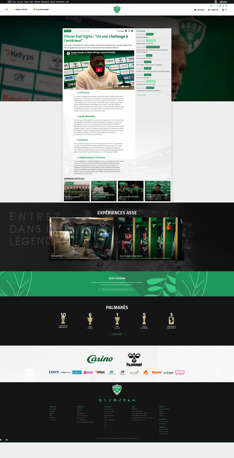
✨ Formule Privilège (20, 9)
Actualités (52, 411)
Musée (31, 2)
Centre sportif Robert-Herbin (140, 413)
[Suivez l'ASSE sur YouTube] (220, 6)
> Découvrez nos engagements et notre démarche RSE (117, 289)
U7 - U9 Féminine (82, 420)
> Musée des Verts (117, 334)
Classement (53, 420)
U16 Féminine (81, 413)
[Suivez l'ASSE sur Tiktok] (223, 6)
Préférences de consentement (133, 438)
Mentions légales (113, 438)
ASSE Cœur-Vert (45, 2)
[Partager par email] (132, 30)
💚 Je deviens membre (41, 9)
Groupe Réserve (109, 409)
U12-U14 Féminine (82, 415)
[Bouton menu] (6, 9)
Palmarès (134, 409)
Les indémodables (164, 409)
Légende (161, 415)
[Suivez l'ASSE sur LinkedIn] (226, 6)
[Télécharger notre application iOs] (129, 400)
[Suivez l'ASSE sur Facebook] (211, 6)
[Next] (169, 95)
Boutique (26, 2)
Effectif (51, 413)
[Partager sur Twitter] (129, 30)
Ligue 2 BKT (53, 409)
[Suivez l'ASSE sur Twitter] (214, 6)
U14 (105, 424)
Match (161, 411)
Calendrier (52, 418)
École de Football (109, 415)
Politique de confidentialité (122, 438)
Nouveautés (162, 423)
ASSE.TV (14, 2)
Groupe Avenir (108, 413)
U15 (105, 422)
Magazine (162, 413)
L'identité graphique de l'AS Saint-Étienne (143, 418)
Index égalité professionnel (139, 415)
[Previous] (167, 95)
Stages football (60, 2)
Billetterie (20, 2)
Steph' (67, 2)
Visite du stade (163, 434)
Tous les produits (164, 421)
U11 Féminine (81, 418)
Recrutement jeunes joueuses (85, 422)
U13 (105, 426)
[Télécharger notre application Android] (133, 400)
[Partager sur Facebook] (126, 30)
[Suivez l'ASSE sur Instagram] (217, 6)
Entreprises (37, 2)
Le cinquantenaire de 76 (138, 420)
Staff (51, 415)
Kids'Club (52, 2)
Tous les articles (141, 95)
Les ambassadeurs (137, 411)
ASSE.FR (10, 2)
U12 (105, 429)
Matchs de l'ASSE (163, 429)
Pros (73, 31)
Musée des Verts (164, 432)
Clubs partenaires (109, 420)
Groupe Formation (109, 411)
